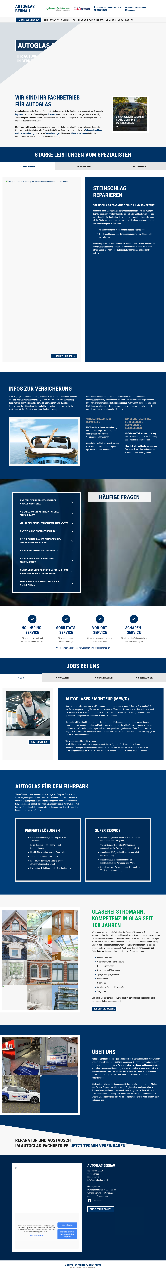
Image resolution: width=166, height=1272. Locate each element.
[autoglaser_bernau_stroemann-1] (21, 1056)
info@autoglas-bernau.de (98, 1180)
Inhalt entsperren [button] (67, 1225)
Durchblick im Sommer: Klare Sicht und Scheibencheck (130, 120)
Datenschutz (89, 1267)
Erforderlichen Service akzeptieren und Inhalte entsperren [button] (67, 1234)
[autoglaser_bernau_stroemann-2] (58, 1056)
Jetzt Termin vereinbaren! (99, 1146)
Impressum (75, 1267)
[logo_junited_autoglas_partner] (82, 8)
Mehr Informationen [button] (36, 1235)
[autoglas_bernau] (47, 1188)
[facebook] (90, 1200)
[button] (58, 20)
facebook (98, 1200)
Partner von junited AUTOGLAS (136, 1090)
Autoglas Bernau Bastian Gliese (84, 1265)
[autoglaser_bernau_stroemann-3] (21, 1094)
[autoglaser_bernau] (25, 8)
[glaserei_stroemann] (58, 8)
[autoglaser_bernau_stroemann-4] (58, 1094)
